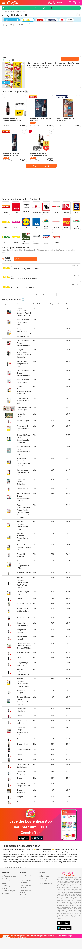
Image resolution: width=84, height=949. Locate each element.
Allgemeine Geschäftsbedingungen (61, 936)
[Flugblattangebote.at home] (13, 3)
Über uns (4, 888)
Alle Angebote (9, 11)
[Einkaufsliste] (74, 2)
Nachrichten (5, 893)
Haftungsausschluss (42, 936)
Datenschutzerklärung (9, 938)
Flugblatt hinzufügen (8, 891)
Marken (4, 883)
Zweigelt (18, 11)
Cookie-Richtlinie (22, 938)
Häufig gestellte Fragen (9, 876)
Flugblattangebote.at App (10, 886)
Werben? (4, 878)
